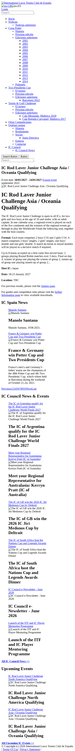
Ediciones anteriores (26, 37)
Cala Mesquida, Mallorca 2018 (39, 115)
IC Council (14, 147)
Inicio (11, 18)
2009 (25, 65)
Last (34, 388)
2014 (25, 81)
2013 (25, 78)
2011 (25, 71)
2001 (25, 40)
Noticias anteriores (25, 24)
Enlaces (19, 140)
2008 (25, 62)
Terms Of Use (10, 749)
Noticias (12, 21)
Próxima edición (24, 34)
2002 (25, 43)
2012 (25, 75)
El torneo (20, 90)
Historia (19, 31)
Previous (6, 388)
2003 (25, 46)
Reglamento (22, 131)
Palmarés (20, 84)
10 (25, 388)
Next (29, 388)
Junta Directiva (30, 137)
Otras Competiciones (19, 122)
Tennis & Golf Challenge (22, 103)
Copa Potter (14, 28)
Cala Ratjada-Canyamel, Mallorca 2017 (44, 118)
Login (4, 9)
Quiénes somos (16, 125)
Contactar (20, 144)
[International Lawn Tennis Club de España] (26, 2)
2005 (25, 53)
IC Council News (25, 150)
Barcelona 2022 (31, 100)
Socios (19, 134)
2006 (25, 56)
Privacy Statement (30, 749)
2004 (25, 50)
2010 (25, 68)
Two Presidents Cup (19, 87)
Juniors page (48, 286)
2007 (25, 59)
